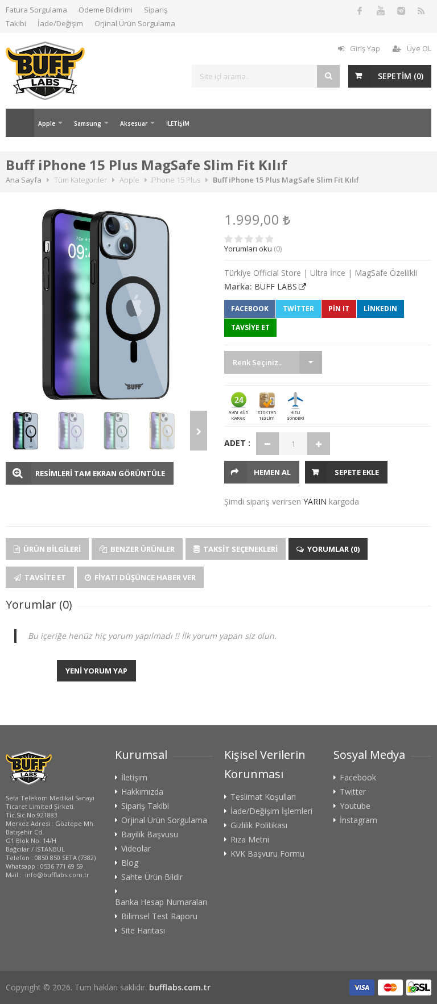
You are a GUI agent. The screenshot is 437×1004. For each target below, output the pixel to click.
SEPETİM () (400, 76)
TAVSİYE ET (250, 327)
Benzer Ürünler (142, 549)
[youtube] (380, 10)
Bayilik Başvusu (149, 834)
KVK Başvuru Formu (267, 854)
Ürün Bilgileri (51, 549)
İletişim (134, 777)
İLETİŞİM (177, 123)
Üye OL (419, 48)
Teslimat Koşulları (263, 797)
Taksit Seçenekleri (239, 549)
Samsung (87, 123)
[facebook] (359, 10)
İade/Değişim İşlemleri (271, 811)
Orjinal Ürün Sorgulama (134, 23)
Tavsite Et (44, 577)
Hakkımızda (142, 792)
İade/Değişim (60, 23)
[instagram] (400, 10)
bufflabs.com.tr (180, 987)
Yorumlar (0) (333, 549)
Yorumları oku (248, 248)
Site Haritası (143, 931)
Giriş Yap (365, 48)
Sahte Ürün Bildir (152, 877)
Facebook (250, 308)
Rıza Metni (249, 839)
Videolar (136, 849)
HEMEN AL (272, 472)
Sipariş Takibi (145, 806)
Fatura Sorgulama (36, 10)
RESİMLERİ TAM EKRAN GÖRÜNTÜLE (100, 473)
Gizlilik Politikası (258, 825)
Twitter (298, 308)
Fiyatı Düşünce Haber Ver (144, 577)
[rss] (421, 10)
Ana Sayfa (20, 123)
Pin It (338, 308)
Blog (129, 863)
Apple (46, 123)
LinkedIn (380, 308)
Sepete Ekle (357, 472)
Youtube (355, 806)
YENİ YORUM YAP (96, 671)
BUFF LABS (275, 286)
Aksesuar (133, 123)
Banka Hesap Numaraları (161, 902)
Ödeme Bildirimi (106, 10)
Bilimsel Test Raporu (159, 916)
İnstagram (358, 820)
